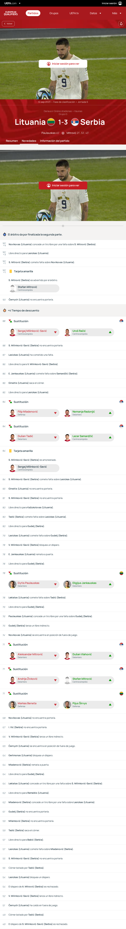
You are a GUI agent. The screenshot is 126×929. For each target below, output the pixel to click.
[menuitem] (34, 13)
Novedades (29, 140)
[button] (95, 13)
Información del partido (54, 140)
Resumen (12, 140)
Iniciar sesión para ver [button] (65, 63)
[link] (33, 13)
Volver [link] (9, 23)
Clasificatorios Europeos (11, 13)
